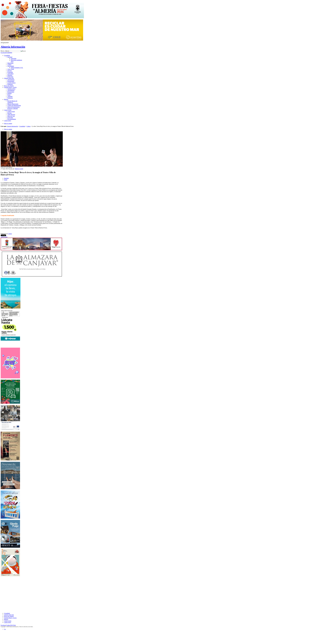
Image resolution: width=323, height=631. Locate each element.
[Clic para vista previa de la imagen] (32, 166)
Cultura (28, 126)
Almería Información (12, 126)
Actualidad (22, 126)
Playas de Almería (9, 616)
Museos (6, 619)
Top (5, 629)
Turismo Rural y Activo (10, 618)
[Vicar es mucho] (31, 250)
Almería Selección (9, 615)
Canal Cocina (7, 621)
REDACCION (19, 169)
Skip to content (8, 123)
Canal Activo (7, 622)
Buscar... (3, 51)
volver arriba (4, 237)
